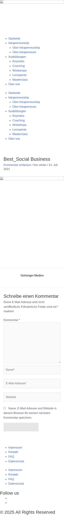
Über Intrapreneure (24, 52)
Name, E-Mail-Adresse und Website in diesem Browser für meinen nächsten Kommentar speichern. (30, 413)
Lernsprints (19, 75)
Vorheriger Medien (32, 275)
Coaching (18, 65)
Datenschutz (16, 461)
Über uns (14, 84)
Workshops (19, 70)
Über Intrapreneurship (26, 47)
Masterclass (20, 79)
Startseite (14, 38)
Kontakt (13, 451)
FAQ (11, 456)
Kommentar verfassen (17, 164)
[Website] (32, 397)
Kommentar (12, 320)
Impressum (15, 447)
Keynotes (18, 61)
